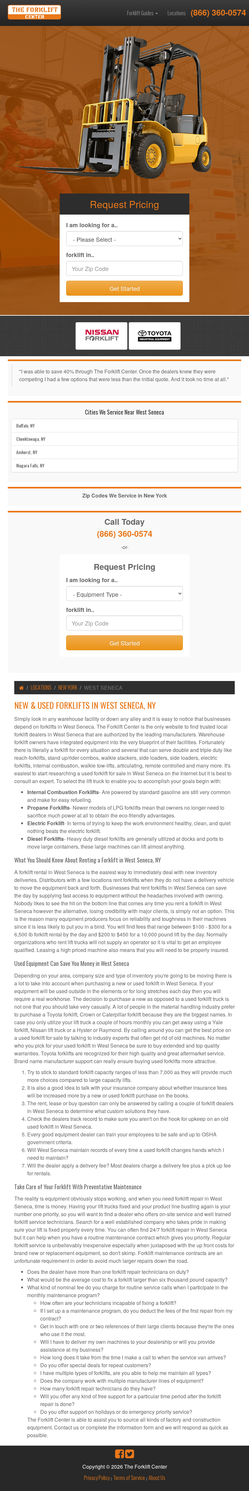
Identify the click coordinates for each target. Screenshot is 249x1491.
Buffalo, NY (25, 425)
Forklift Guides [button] (141, 13)
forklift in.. (80, 255)
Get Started (125, 288)
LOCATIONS (41, 687)
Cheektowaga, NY (30, 438)
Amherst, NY (26, 452)
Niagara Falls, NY (30, 465)
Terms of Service (129, 1478)
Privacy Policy (97, 1478)
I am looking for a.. (92, 225)
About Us (156, 1478)
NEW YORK (67, 687)
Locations (177, 13)
